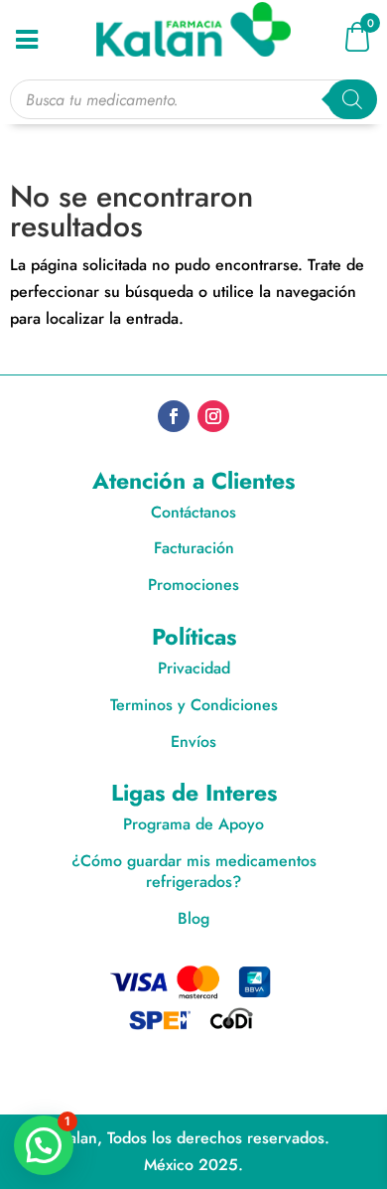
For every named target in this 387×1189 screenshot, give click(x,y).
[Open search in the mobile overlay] (194, 99)
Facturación (194, 547)
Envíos (193, 741)
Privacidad (194, 668)
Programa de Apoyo (193, 824)
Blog (193, 918)
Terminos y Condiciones (194, 704)
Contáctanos (193, 512)
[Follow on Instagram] (213, 416)
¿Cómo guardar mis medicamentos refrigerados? (194, 871)
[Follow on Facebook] (174, 416)
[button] (43, 1145)
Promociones (193, 584)
